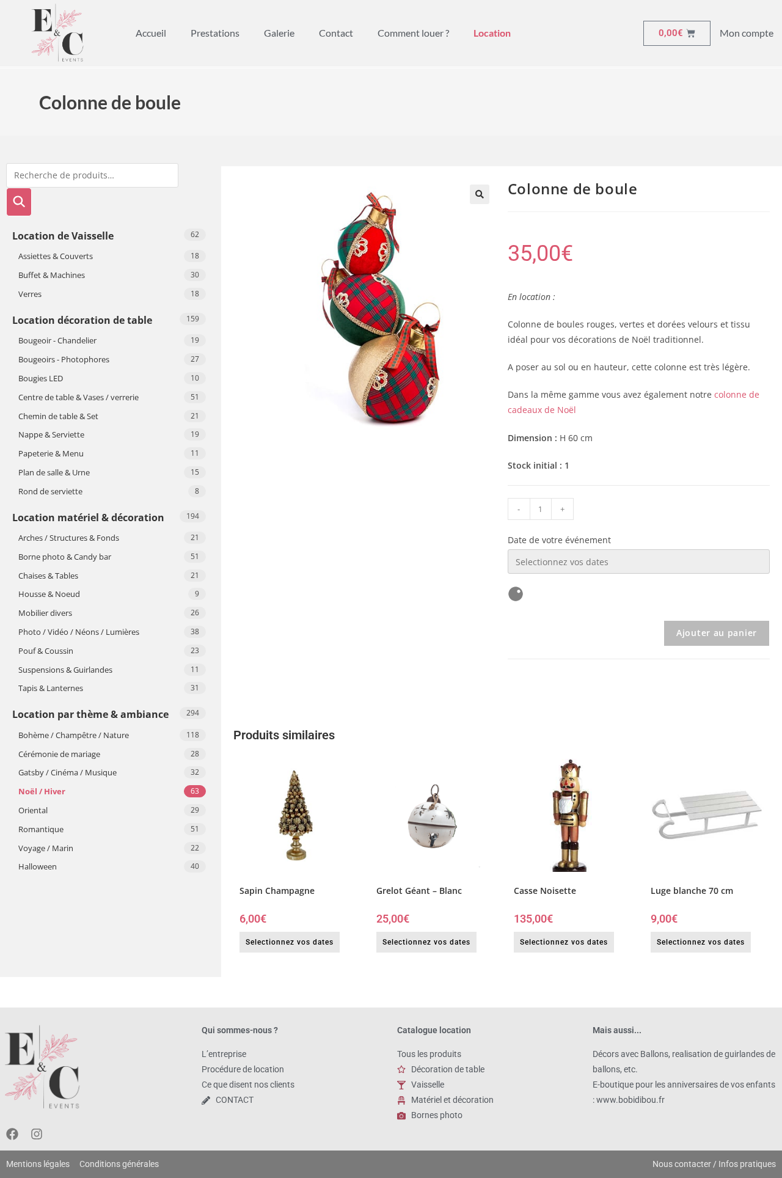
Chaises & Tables (48, 575)
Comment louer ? (413, 32)
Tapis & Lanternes (50, 687)
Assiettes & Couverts (55, 256)
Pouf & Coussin (45, 650)
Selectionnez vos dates (290, 942)
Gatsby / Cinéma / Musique (67, 772)
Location (492, 32)
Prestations (215, 32)
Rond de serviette (50, 491)
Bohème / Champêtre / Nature (73, 735)
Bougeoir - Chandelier (57, 340)
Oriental (33, 810)
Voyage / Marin (45, 848)
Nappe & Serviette (51, 434)
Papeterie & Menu (51, 453)
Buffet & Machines (51, 274)
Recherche (19, 202)
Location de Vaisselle (63, 236)
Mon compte (746, 32)
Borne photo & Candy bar (64, 556)
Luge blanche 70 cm (692, 890)
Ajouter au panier (716, 632)
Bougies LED (40, 378)
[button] (479, 194)
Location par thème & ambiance (90, 714)
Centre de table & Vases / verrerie (78, 397)
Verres (30, 293)
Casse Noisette (545, 890)
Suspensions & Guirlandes (65, 669)
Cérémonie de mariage (59, 753)
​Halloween (37, 866)
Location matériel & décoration (88, 517)
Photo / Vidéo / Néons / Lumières (78, 631)
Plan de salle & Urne (54, 472)
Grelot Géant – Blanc (419, 890)
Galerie (279, 32)
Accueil (151, 32)
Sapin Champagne (277, 890)
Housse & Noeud (49, 593)
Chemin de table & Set (58, 416)
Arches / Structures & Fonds (68, 537)
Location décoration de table (82, 320)
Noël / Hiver (41, 791)
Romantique (41, 829)
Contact (336, 32)
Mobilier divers (45, 612)
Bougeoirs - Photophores (63, 359)
